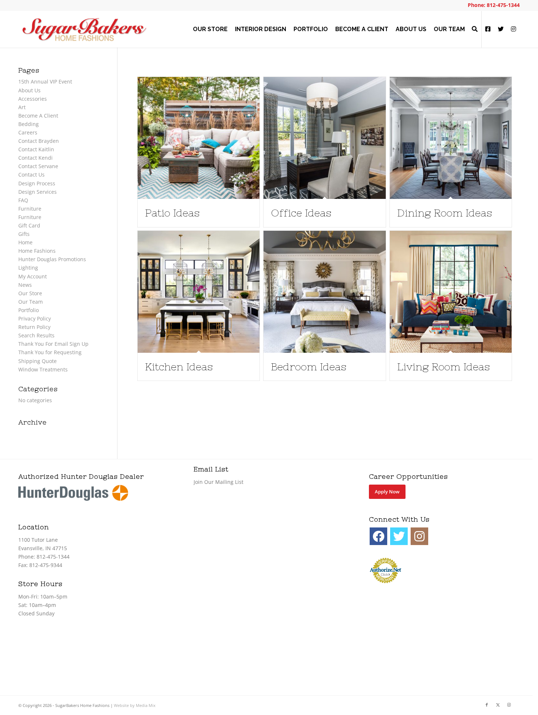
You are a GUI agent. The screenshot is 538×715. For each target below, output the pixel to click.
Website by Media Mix (135, 705)
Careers (27, 132)
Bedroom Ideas (308, 367)
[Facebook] (378, 536)
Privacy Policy (34, 318)
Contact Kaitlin (36, 149)
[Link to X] (497, 704)
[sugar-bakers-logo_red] (84, 29)
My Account (32, 276)
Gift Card (29, 225)
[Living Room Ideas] (451, 292)
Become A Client (38, 115)
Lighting (28, 267)
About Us (29, 90)
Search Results (36, 335)
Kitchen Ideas (179, 367)
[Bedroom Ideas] (324, 292)
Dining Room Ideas (444, 213)
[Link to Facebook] (486, 704)
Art (22, 107)
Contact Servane (38, 166)
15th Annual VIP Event (45, 81)
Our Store (30, 293)
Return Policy (34, 326)
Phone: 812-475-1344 (494, 4)
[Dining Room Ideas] (451, 138)
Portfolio (28, 310)
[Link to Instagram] (508, 704)
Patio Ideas (172, 213)
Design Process (36, 183)
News (25, 284)
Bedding (28, 124)
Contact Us (31, 174)
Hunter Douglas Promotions (52, 259)
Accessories (32, 98)
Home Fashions (37, 250)
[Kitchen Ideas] (198, 292)
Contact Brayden (38, 140)
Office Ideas (301, 213)
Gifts (24, 233)
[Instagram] (419, 536)
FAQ (23, 200)
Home (25, 242)
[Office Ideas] (324, 138)
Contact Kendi (35, 157)
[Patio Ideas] (198, 138)
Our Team (30, 301)
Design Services (37, 191)
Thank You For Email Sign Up (53, 343)
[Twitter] (399, 536)
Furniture (29, 208)
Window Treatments (43, 369)
